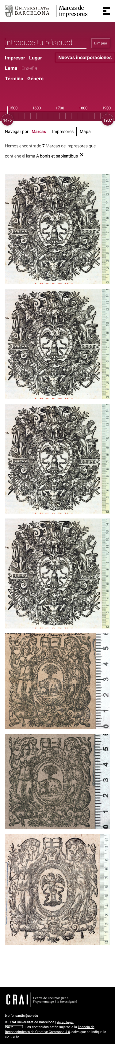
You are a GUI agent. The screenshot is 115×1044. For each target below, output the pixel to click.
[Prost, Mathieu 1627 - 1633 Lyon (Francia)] (57, 459)
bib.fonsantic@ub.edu (21, 1016)
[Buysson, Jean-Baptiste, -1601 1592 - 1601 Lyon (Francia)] (57, 681)
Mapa (85, 131)
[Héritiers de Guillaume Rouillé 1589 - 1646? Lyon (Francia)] (57, 229)
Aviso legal (65, 1022)
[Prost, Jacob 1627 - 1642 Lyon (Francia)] (57, 344)
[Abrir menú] (106, 11)
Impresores (63, 131)
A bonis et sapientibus (57, 156)
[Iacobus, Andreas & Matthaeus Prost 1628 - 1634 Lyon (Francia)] (57, 889)
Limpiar (100, 43)
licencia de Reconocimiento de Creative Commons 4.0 (49, 1029)
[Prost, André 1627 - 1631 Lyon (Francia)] (57, 573)
